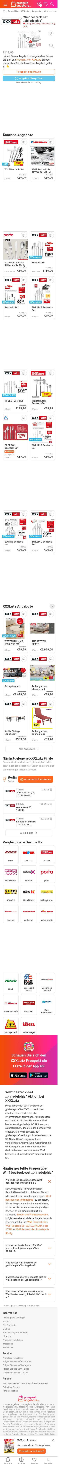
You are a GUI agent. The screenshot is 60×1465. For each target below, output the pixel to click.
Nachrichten (8, 1347)
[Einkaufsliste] (45, 4)
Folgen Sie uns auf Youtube (16, 1369)
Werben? (7, 1321)
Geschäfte (13, 11)
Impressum (8, 1344)
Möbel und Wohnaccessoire (32, 1214)
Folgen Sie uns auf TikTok (15, 1372)
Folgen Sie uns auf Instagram (17, 1365)
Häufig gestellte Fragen (14, 1317)
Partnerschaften (10, 1391)
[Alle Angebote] (52, 606)
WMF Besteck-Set (37, 1222)
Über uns (7, 1336)
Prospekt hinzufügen (13, 1340)
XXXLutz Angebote (18, 606)
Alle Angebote (9, 1325)
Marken (6, 1329)
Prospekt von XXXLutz (28, 59)
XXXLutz (25, 11)
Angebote (36, 11)
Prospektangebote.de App (15, 1332)
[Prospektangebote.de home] (21, 4)
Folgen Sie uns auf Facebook (17, 1361)
